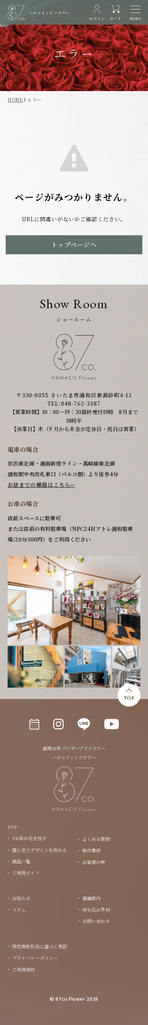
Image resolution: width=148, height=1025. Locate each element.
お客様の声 (93, 862)
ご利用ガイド (26, 872)
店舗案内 (91, 898)
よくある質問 (96, 839)
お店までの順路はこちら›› (41, 484)
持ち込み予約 (96, 909)
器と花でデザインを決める (39, 850)
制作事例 (91, 850)
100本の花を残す (29, 838)
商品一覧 (21, 861)
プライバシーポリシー (35, 957)
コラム (19, 909)
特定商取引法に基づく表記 (39, 946)
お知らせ (21, 898)
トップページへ (74, 244)
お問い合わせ (96, 921)
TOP (129, 697)
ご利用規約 (23, 969)
